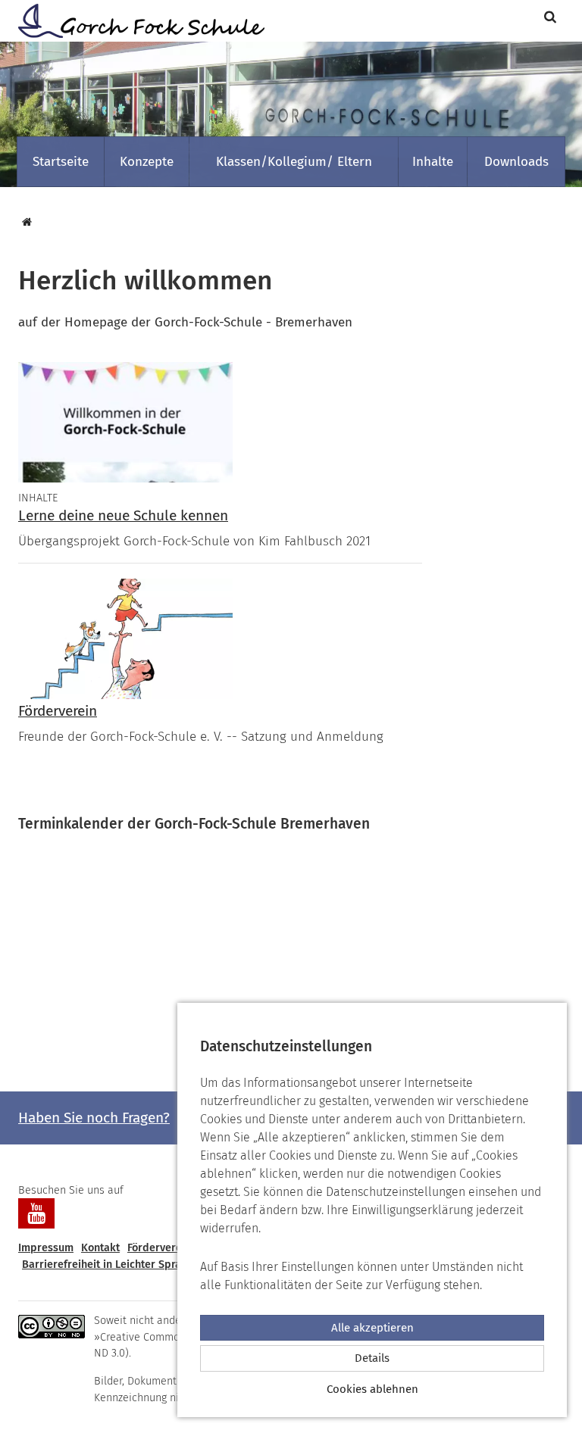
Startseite (61, 162)
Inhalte (432, 162)
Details (372, 1358)
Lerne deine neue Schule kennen (123, 515)
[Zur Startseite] (135, 21)
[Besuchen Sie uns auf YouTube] (36, 1213)
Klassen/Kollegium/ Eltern (294, 162)
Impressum (46, 1247)
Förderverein (57, 711)
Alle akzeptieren (372, 1328)
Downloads (516, 162)
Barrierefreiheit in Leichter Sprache (110, 1264)
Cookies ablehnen (372, 1389)
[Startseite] (25, 222)
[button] (552, 17)
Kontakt (100, 1247)
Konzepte (147, 162)
